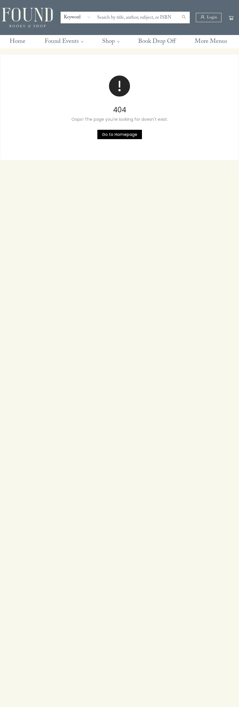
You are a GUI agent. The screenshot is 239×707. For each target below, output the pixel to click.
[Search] (184, 17)
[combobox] (77, 17)
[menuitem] (17, 41)
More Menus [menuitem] (211, 41)
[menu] (119, 41)
